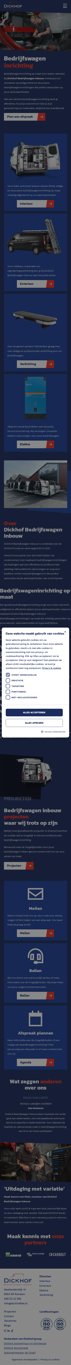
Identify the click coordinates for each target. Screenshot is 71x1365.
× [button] (65, 631)
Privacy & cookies (51, 668)
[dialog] (35, 682)
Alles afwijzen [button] (34, 723)
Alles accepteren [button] (34, 712)
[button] (35, 731)
